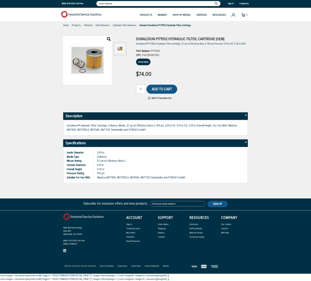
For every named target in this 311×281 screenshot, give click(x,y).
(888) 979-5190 (68, 3)
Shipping (162, 228)
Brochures (194, 224)
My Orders (130, 232)
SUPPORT (165, 217)
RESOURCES (199, 217)
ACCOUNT (134, 217)
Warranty (225, 232)
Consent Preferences (151, 266)
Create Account (133, 228)
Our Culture (226, 224)
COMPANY (229, 217)
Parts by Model (196, 228)
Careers (224, 228)
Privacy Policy (122, 266)
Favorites (130, 237)
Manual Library (196, 232)
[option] (119, 50)
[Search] (216, 3)
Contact (161, 237)
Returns (161, 232)
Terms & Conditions (107, 266)
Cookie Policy (136, 266)
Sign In (129, 224)
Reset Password (133, 241)
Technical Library (197, 237)
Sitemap (166, 266)
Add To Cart (162, 89)
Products (146, 15)
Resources (219, 15)
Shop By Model (182, 15)
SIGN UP (217, 204)
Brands (162, 15)
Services (201, 15)
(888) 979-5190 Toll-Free (74, 240)
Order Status (163, 224)
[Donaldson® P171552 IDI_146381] (109, 39)
